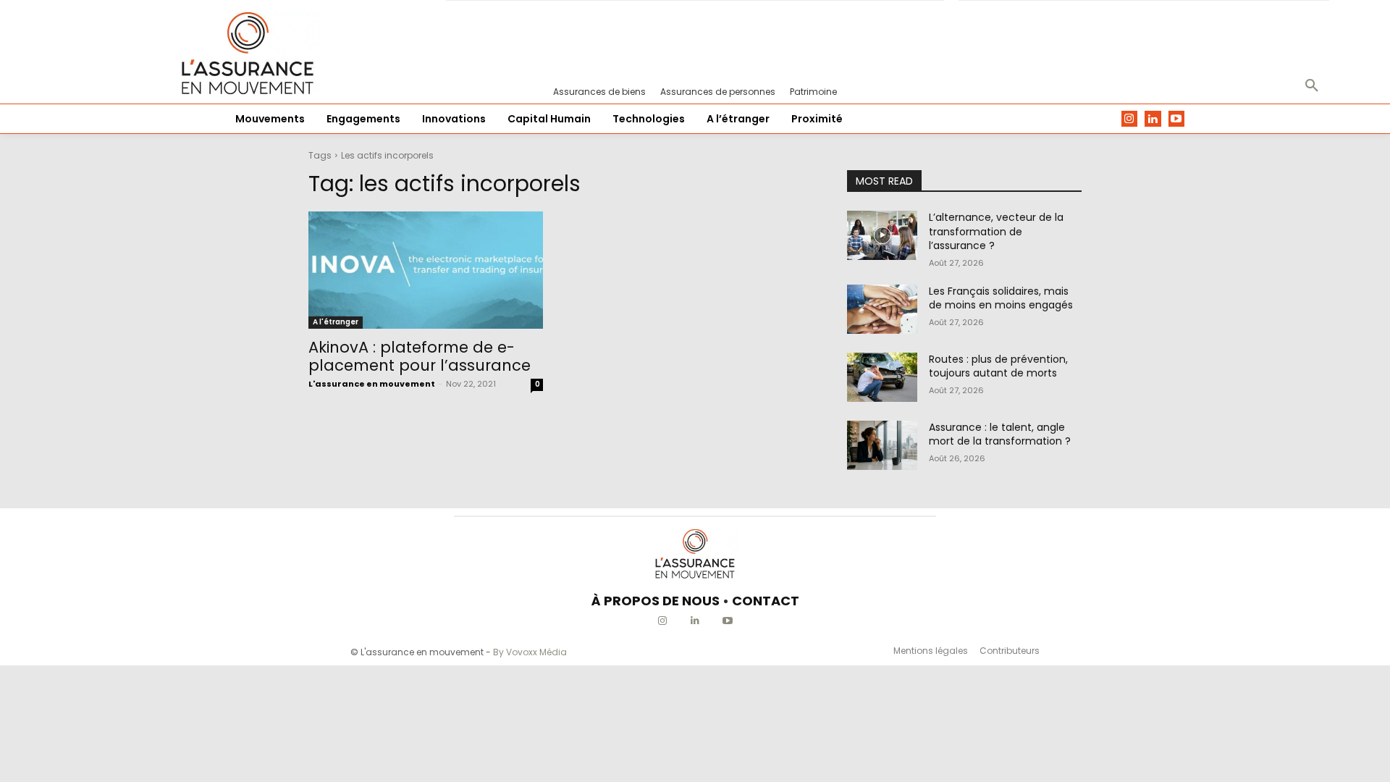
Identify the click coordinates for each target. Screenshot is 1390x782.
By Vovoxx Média (530, 652)
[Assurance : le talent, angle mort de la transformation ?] (882, 445)
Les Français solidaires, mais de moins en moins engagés (1001, 298)
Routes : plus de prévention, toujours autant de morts (998, 366)
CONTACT (765, 601)
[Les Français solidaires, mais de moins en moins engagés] (882, 309)
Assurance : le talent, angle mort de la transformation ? (1000, 434)
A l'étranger (335, 321)
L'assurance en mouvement (371, 384)
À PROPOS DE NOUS (655, 601)
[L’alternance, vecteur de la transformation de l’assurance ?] (882, 235)
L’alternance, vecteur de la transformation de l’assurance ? (996, 231)
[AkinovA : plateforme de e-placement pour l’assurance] (425, 270)
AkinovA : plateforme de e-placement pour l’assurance (419, 356)
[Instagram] (1129, 119)
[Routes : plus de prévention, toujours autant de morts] (882, 377)
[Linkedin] (1153, 119)
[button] (1311, 86)
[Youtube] (1176, 119)
